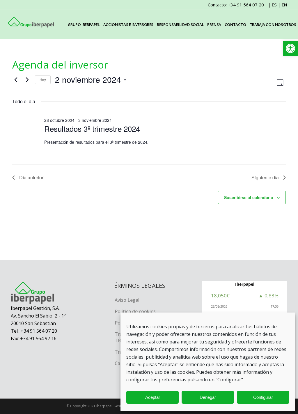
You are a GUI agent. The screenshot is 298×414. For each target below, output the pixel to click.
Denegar (208, 397)
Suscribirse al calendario (248, 197)
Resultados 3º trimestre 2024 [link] (92, 128)
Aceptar (152, 397)
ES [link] (274, 5)
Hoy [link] (43, 79)
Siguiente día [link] (265, 177)
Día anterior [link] (31, 177)
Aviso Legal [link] (127, 300)
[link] (290, 48)
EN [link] (284, 5)
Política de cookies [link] (135, 311)
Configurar (263, 397)
